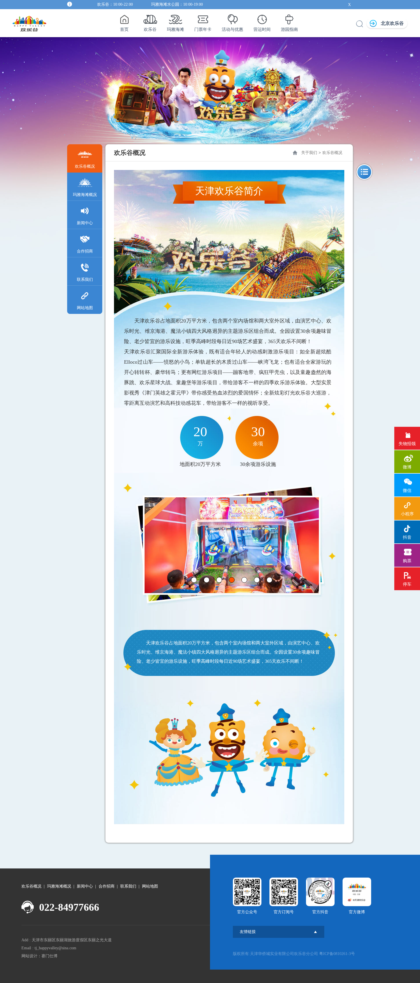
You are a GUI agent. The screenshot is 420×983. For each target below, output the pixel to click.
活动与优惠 (232, 29)
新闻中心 (85, 223)
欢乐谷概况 (85, 166)
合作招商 (85, 251)
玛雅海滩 (175, 29)
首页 (124, 29)
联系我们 (85, 279)
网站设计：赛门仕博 (39, 956)
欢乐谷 (150, 29)
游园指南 (289, 29)
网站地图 (85, 308)
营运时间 (262, 29)
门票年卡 (202, 29)
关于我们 (309, 153)
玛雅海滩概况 (85, 195)
